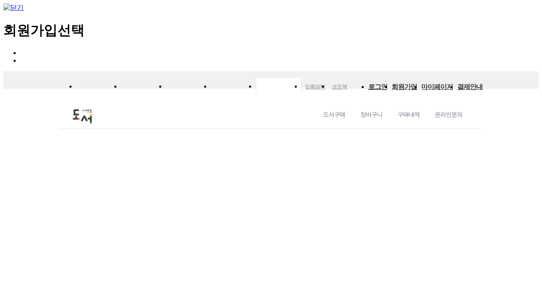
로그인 (377, 86)
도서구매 (334, 114)
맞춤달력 (315, 86)
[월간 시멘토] (143, 83)
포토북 (339, 86)
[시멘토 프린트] (188, 83)
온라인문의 (448, 114)
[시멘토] (99, 83)
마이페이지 (437, 86)
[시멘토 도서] (279, 86)
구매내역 (409, 114)
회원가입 (404, 86)
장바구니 (371, 114)
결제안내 (470, 86)
